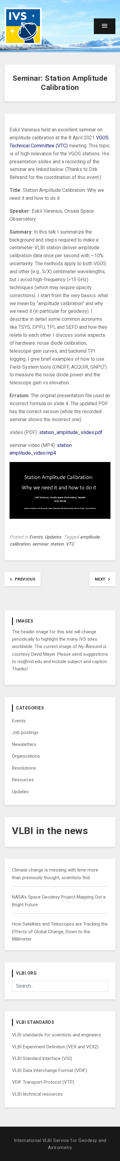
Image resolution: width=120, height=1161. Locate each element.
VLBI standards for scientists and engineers (56, 1035)
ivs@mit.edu (30, 661)
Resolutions (24, 768)
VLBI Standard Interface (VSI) (42, 1058)
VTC (70, 544)
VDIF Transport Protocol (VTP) (43, 1082)
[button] (104, 26)
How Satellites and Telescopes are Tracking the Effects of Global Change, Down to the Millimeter (60, 931)
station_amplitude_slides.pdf (70, 432)
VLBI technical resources (37, 1094)
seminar (40, 544)
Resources (23, 779)
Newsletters (24, 744)
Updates (53, 537)
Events (35, 537)
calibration (20, 544)
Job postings (25, 732)
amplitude (90, 537)
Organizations (26, 756)
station (57, 544)
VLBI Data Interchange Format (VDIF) (49, 1070)
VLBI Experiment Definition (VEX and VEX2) (55, 1047)
